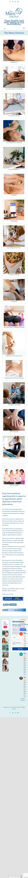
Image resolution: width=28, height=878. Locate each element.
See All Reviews (23, 699)
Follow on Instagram (5, 626)
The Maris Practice (5, 623)
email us (14, 590)
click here (6, 501)
